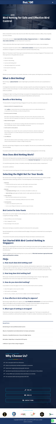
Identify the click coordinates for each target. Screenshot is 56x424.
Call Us (29, 390)
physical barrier (14, 81)
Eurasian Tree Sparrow (34, 160)
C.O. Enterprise (29, 421)
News (12, 15)
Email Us (29, 395)
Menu (52, 2)
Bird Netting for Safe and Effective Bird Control (14, 326)
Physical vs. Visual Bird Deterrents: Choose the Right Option (17, 335)
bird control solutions (27, 47)
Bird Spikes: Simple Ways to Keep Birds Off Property (15, 339)
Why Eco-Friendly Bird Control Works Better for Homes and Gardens (19, 331)
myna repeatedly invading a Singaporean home (25, 39)
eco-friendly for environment (32, 301)
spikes (8, 109)
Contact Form (28, 400)
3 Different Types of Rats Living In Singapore (13, 343)
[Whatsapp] (52, 420)
